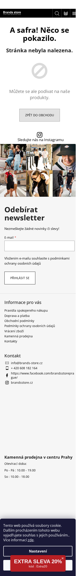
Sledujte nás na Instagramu (41, 140)
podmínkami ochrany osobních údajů (37, 260)
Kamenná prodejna (18, 336)
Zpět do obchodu (39, 115)
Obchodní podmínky (19, 321)
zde (31, 540)
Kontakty (10, 341)
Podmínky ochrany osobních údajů (29, 326)
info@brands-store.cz (27, 363)
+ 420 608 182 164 (24, 368)
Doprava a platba (17, 316)
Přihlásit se (19, 278)
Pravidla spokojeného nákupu (26, 310)
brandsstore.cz (22, 382)
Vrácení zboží (14, 331)
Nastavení (38, 551)
